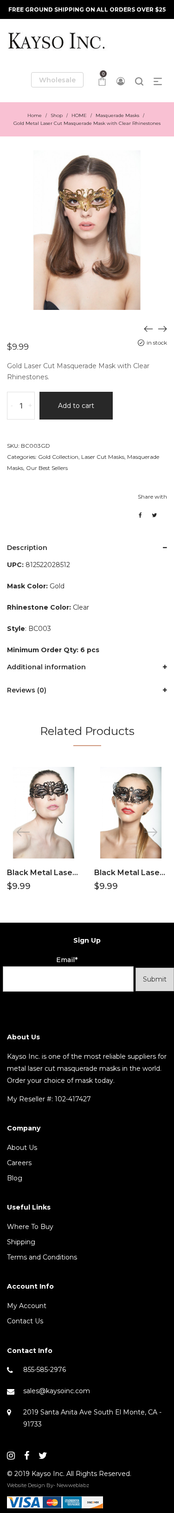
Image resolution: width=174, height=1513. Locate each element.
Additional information (46, 667)
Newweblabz (73, 1485)
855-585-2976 (44, 1369)
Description (27, 547)
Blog (14, 1178)
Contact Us (25, 1321)
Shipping (21, 1242)
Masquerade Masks (117, 115)
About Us (22, 1147)
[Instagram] (11, 1455)
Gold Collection (58, 456)
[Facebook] (26, 1455)
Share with (152, 496)
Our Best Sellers (47, 467)
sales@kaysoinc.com (56, 1391)
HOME (79, 115)
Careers (19, 1163)
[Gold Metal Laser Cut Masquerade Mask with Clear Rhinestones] (148, 328)
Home (34, 115)
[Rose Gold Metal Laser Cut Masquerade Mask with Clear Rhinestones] (162, 328)
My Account (26, 1306)
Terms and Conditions (42, 1257)
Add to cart (76, 405)
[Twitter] (43, 1455)
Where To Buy (30, 1227)
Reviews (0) (26, 690)
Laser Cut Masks (102, 456)
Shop (57, 115)
